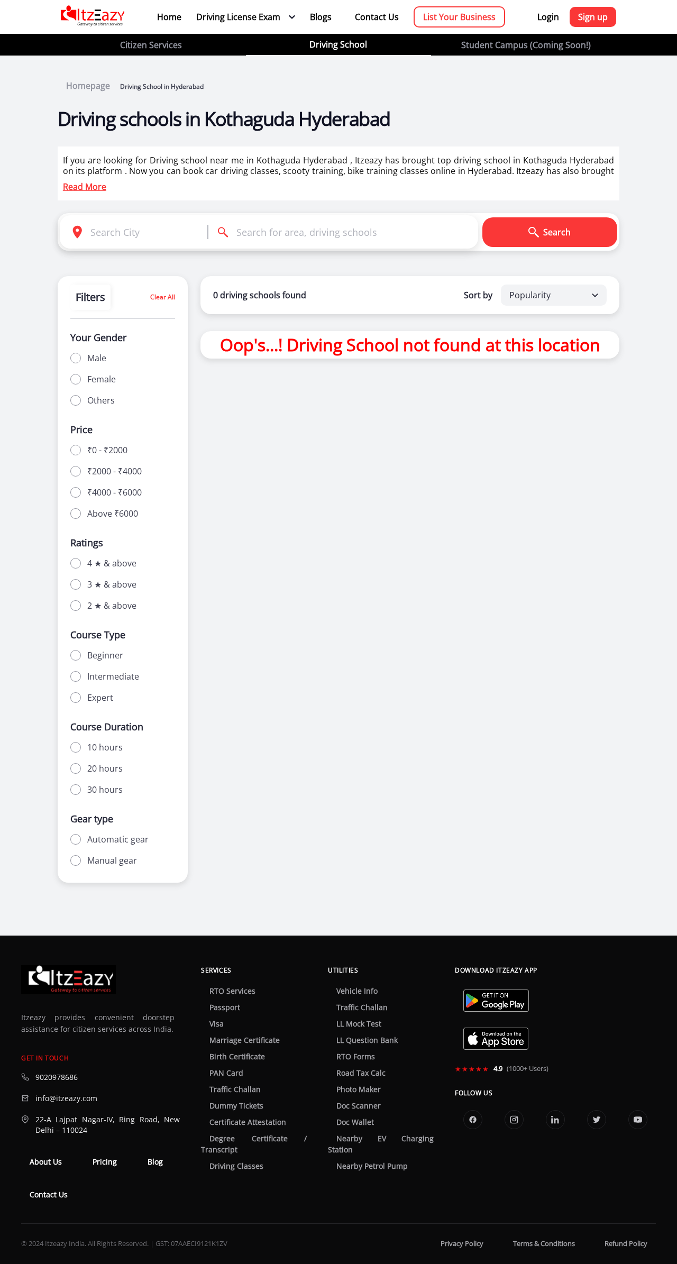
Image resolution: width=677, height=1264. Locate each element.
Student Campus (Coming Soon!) (526, 45)
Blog (155, 1162)
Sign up (593, 17)
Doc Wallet (355, 1122)
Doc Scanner (358, 1106)
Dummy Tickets (236, 1106)
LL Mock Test (358, 1024)
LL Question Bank (367, 1040)
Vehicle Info (357, 991)
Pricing (105, 1162)
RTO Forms (355, 1056)
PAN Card (226, 1073)
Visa (216, 1024)
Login (548, 17)
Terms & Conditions (544, 1243)
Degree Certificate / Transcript (254, 1144)
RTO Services (232, 991)
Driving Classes (236, 1166)
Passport (224, 1007)
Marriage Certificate (244, 1040)
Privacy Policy (462, 1243)
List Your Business (459, 17)
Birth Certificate (237, 1056)
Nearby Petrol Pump (372, 1166)
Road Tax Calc (361, 1073)
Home (169, 17)
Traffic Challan (235, 1089)
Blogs (321, 17)
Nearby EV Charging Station (381, 1144)
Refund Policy (626, 1243)
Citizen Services (151, 45)
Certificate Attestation (247, 1122)
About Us (46, 1162)
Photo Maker (358, 1089)
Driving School (338, 44)
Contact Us (377, 17)
